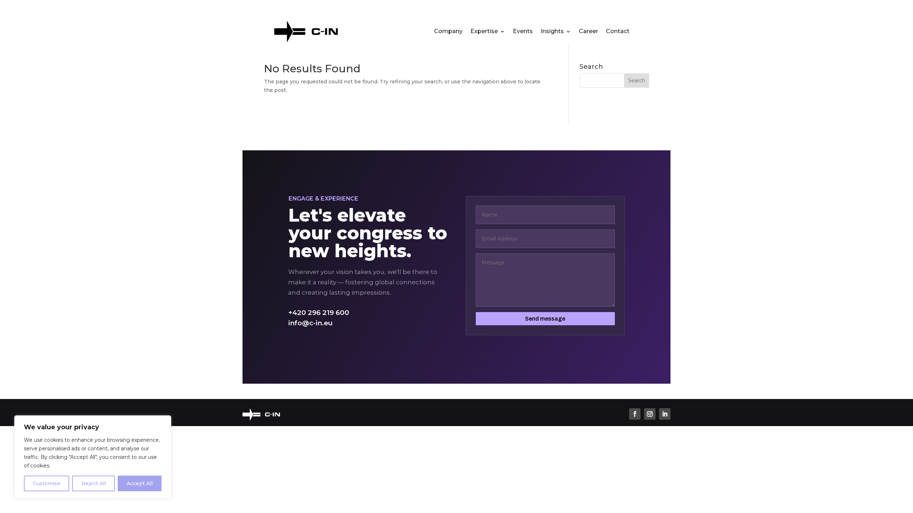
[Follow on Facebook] (635, 414)
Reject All (93, 483)
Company (448, 32)
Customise (46, 483)
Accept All (140, 483)
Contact (617, 32)
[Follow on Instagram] (650, 414)
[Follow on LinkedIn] (664, 414)
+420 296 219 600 (318, 313)
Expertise (484, 32)
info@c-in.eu (310, 323)
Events (523, 32)
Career (588, 32)
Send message (545, 319)
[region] (92, 457)
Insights (552, 32)
